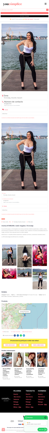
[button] (24, 315)
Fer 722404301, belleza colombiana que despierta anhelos (18, 371)
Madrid (15, 394)
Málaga (15, 402)
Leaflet (35, 328)
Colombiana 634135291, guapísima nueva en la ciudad (41, 371)
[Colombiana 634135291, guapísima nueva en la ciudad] (42, 359)
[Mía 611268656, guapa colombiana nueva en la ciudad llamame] (7, 359)
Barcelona (17, 397)
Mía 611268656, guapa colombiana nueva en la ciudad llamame (7, 372)
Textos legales (12, 421)
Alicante (16, 404)
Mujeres (8, 294)
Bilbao (15, 407)
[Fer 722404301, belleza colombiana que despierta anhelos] (18, 359)
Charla (6, 109)
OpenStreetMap (40, 328)
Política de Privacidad (20, 421)
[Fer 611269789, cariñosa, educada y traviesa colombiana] (30, 359)
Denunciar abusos (28, 331)
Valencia (16, 399)
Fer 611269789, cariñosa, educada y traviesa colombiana (30, 371)
